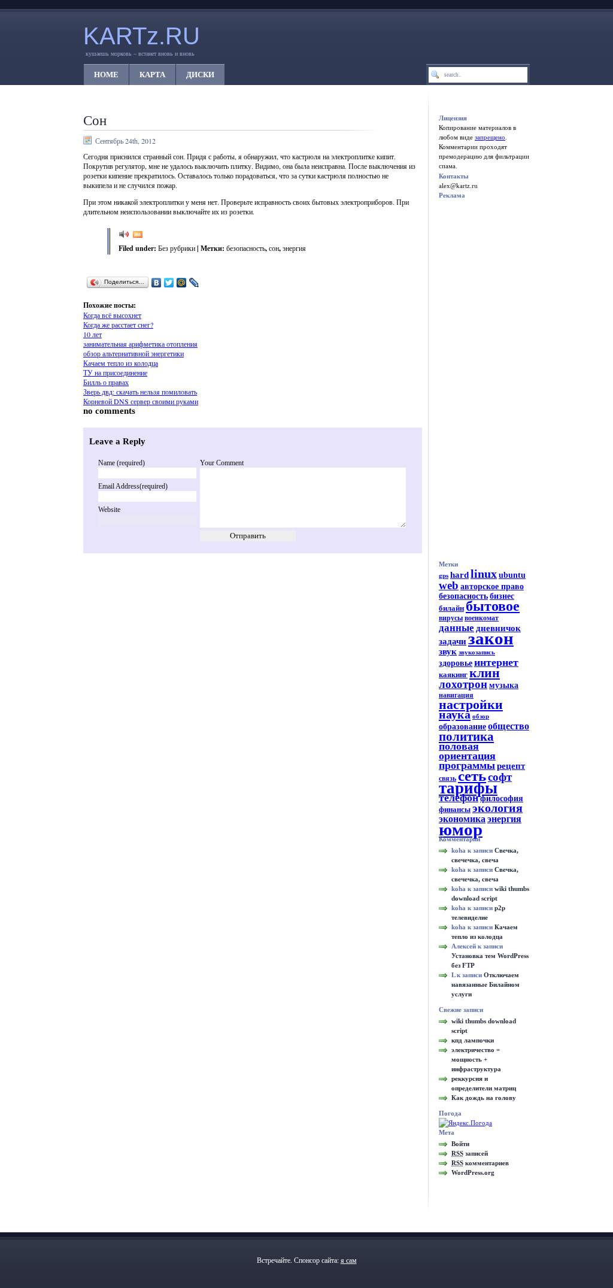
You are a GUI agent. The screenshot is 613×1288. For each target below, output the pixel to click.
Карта (152, 74)
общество (508, 726)
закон (491, 638)
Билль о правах (106, 382)
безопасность (245, 248)
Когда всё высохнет (112, 315)
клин (484, 672)
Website (109, 509)
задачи (452, 641)
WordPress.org (472, 1172)
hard (459, 575)
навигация (456, 695)
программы (467, 765)
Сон (95, 120)
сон (274, 248)
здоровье (455, 663)
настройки (471, 704)
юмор (460, 829)
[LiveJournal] (194, 282)
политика (466, 736)
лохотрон (463, 684)
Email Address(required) (133, 486)
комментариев (480, 1162)
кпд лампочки (472, 1040)
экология (497, 808)
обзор (480, 716)
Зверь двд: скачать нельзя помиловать (140, 391)
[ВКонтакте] (156, 282)
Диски (200, 74)
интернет (496, 662)
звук (448, 651)
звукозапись (477, 652)
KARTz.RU (141, 36)
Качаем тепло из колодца (120, 363)
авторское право (492, 586)
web (449, 585)
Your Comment (222, 463)
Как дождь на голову (483, 1097)
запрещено (490, 137)
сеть (472, 776)
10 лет (92, 334)
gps (443, 575)
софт (500, 777)
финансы (455, 809)
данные (456, 628)
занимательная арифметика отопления (140, 343)
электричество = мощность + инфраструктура (476, 1059)
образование (462, 726)
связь (447, 778)
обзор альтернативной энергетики (133, 353)
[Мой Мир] (181, 282)
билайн (451, 608)
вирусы (451, 618)
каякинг (453, 674)
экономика (462, 819)
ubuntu (512, 575)
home (106, 74)
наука (455, 714)
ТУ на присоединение (115, 372)
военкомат (482, 618)
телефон (458, 798)
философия (501, 798)
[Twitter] (169, 282)
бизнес (502, 596)
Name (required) (121, 463)
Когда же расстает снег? (118, 324)
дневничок (498, 628)
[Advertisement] (236, 296)
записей (469, 1153)
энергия (294, 248)
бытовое (493, 606)
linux (484, 573)
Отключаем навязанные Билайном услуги (485, 984)
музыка (503, 685)
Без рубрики (176, 248)
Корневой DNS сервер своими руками (140, 401)
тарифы (468, 788)
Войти (460, 1143)
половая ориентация (467, 751)
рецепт (511, 766)
